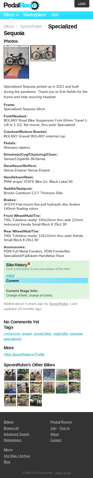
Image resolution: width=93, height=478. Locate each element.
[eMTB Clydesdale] (10, 375)
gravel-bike (42, 333)
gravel (27, 333)
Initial (10, 275)
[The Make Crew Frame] (10, 401)
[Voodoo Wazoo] (36, 375)
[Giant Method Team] (74, 375)
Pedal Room (21, 6)
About (54, 434)
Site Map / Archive (17, 456)
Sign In (65, 428)
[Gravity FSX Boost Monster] (23, 375)
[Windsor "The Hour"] (36, 401)
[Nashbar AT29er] (61, 388)
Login (82, 3)
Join (55, 14)
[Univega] (23, 401)
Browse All (11, 428)
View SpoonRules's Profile (24, 354)
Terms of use (63, 472)
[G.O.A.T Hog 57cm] (10, 388)
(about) (28, 263)
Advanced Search (16, 434)
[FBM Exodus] (61, 375)
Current (12, 281)
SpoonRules (58, 304)
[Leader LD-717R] (48, 388)
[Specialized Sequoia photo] (17, 48)
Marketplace (34, 14)
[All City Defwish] (48, 375)
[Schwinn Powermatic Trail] (74, 388)
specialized (12, 339)
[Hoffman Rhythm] (36, 388)
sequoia (76, 333)
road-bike (60, 333)
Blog (7, 462)
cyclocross (12, 333)
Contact (56, 440)
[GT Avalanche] (23, 388)
